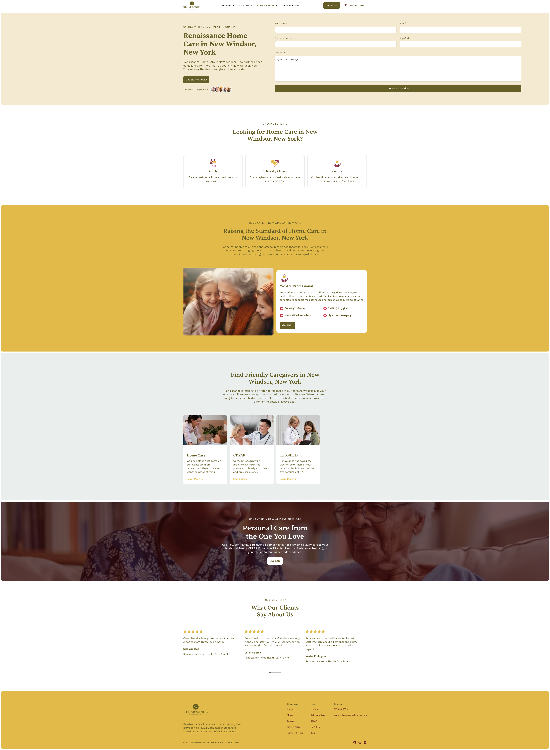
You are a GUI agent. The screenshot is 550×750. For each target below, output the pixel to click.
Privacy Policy (293, 727)
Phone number (283, 38)
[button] (228, 5)
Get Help (287, 325)
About (290, 715)
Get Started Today (196, 79)
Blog (313, 733)
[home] (198, 5)
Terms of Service (295, 733)
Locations (315, 709)
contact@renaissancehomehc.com (350, 715)
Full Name (281, 23)
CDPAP (314, 721)
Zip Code (405, 38)
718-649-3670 (341, 709)
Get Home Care (290, 5)
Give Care (275, 560)
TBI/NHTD (315, 727)
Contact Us (332, 5)
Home (290, 709)
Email (403, 23)
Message (280, 52)
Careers (290, 721)
